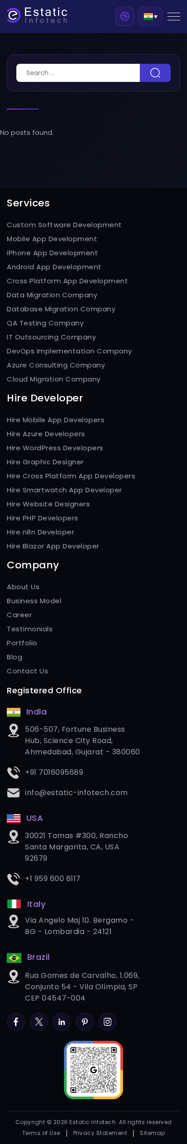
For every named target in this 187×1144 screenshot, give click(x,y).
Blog (14, 657)
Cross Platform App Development (67, 281)
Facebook (16, 1018)
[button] (150, 16)
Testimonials (30, 629)
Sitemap (152, 1133)
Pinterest (85, 1018)
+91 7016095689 (54, 772)
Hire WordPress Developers (55, 448)
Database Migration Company (61, 309)
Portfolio (22, 643)
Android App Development (54, 267)
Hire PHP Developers (43, 518)
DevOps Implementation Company (69, 351)
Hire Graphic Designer (45, 462)
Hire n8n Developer (40, 532)
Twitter (39, 1018)
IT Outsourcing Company (51, 337)
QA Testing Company (45, 323)
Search (155, 73)
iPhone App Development (52, 252)
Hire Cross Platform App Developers (71, 476)
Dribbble (124, 16)
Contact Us (27, 671)
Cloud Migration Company (54, 379)
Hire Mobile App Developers (55, 419)
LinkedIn (62, 1018)
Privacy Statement (100, 1133)
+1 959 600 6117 (53, 878)
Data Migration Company (52, 295)
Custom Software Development (64, 224)
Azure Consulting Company (56, 365)
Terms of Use (41, 1133)
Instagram (107, 1018)
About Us (23, 586)
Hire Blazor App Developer (53, 546)
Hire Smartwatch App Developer (64, 490)
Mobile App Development (52, 238)
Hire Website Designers (48, 504)
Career (19, 615)
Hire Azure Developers (46, 434)
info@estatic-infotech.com (76, 792)
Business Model (34, 600)
